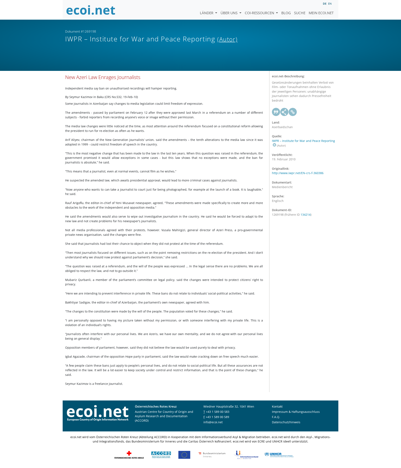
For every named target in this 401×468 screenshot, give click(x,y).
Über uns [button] (229, 12)
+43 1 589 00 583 (217, 412)
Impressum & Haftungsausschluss (296, 412)
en (330, 3)
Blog (286, 12)
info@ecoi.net (213, 422)
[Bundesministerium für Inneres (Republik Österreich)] (212, 455)
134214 (306, 215)
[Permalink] (293, 112)
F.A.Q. (276, 417)
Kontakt (277, 406)
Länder (207, 12)
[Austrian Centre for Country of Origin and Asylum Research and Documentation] (161, 455)
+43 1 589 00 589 (217, 417)
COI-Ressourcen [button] (260, 12)
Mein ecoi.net (321, 12)
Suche (299, 12)
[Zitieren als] (276, 112)
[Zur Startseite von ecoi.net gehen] (91, 10)
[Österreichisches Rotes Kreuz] (129, 455)
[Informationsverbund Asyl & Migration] (245, 455)
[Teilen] (284, 112)
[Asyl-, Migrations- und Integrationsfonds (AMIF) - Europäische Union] (184, 455)
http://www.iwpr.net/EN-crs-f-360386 (298, 173)
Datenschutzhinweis (286, 422)
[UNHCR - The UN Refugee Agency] (279, 455)
